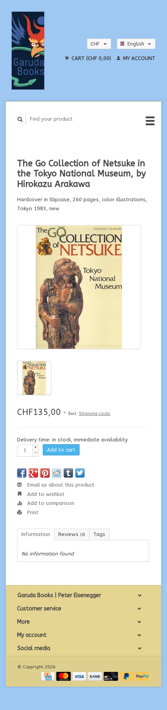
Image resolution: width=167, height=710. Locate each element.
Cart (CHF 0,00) (91, 58)
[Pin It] (45, 473)
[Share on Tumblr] (68, 473)
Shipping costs (94, 413)
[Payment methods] (48, 676)
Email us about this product (60, 485)
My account (138, 58)
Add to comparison (50, 503)
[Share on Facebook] (21, 473)
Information (35, 534)
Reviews (71, 534)
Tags (99, 534)
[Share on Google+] (33, 473)
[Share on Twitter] (80, 473)
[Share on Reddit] (56, 473)
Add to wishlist (45, 494)
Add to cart (61, 450)
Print (32, 512)
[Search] (20, 119)
